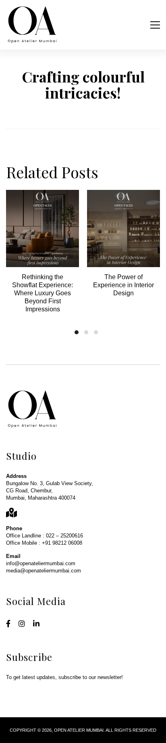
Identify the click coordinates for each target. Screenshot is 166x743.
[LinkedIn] (36, 624)
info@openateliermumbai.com (40, 563)
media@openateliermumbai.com (43, 571)
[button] (77, 332)
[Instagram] (21, 624)
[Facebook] (8, 624)
